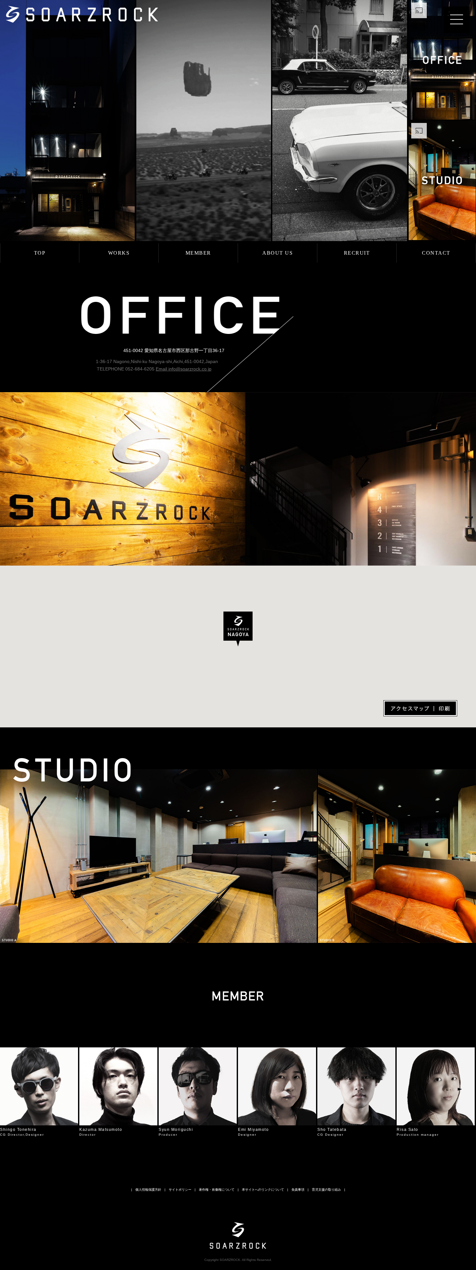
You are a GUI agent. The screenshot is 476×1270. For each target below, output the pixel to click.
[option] (39, 1091)
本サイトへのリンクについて (263, 1189)
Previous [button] (16, 1089)
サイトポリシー (180, 1189)
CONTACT (436, 253)
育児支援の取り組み (326, 1189)
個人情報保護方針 (148, 1189)
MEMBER (198, 253)
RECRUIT (357, 253)
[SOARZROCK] (82, 8)
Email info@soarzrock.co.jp (183, 368)
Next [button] (460, 1089)
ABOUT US (277, 253)
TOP (40, 253)
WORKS (119, 253)
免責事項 (297, 1189)
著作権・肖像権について (216, 1189)
